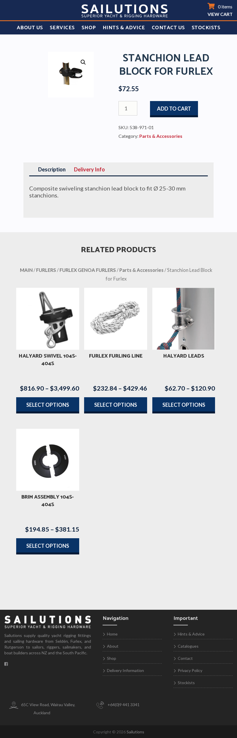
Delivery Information (125, 670)
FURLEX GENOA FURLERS (88, 270)
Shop (89, 27)
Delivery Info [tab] (89, 169)
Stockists (206, 27)
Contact (185, 658)
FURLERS (46, 270)
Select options (47, 405)
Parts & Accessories (160, 136)
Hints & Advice (124, 27)
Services (62, 27)
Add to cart (174, 108)
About (112, 646)
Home (112, 633)
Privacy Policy (190, 670)
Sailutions (135, 731)
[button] (83, 62)
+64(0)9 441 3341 (123, 704)
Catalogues (188, 646)
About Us (30, 27)
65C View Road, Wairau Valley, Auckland (47, 708)
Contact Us (168, 27)
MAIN (26, 270)
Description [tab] (52, 169)
